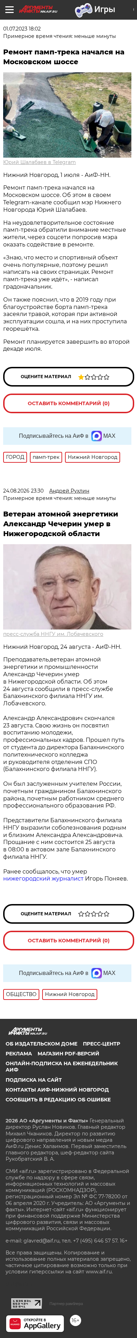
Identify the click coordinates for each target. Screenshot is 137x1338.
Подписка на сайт (34, 1080)
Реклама (19, 1053)
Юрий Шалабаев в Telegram (39, 162)
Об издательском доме (41, 1044)
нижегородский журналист (43, 878)
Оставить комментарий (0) (69, 403)
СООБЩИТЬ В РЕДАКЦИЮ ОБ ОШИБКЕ (58, 1099)
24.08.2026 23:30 (23, 491)
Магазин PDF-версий (68, 1053)
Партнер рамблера (66, 1303)
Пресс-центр (101, 1044)
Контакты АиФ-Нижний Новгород (57, 1090)
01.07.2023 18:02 (22, 29)
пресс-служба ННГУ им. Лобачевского (53, 634)
